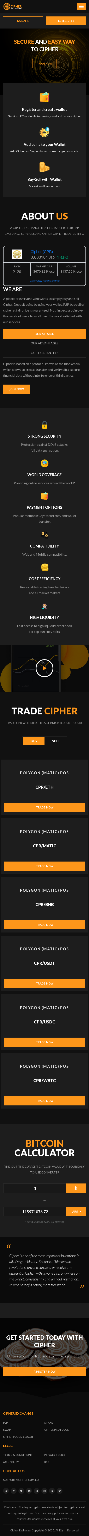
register (67, 21)
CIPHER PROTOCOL (56, 1430)
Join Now (16, 389)
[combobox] (76, 1211)
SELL (56, 741)
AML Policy (11, 1462)
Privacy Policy (54, 1455)
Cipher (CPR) (42, 251)
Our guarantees (44, 353)
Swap (7, 1430)
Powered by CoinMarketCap (44, 281)
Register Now (44, 1371)
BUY (34, 741)
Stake (48, 1422)
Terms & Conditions (17, 1455)
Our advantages (44, 343)
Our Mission (44, 334)
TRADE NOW (44, 807)
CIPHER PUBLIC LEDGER (18, 1437)
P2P (5, 1422)
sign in (24, 21)
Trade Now (44, 63)
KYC (46, 1462)
